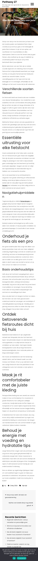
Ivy (5, 486)
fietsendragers (25, 201)
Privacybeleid (22, 558)
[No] (36, 554)
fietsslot (4, 185)
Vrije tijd (24, 486)
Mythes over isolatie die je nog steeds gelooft (21, 504)
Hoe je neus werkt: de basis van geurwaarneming (16, 496)
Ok (14, 558)
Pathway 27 (9, 2)
